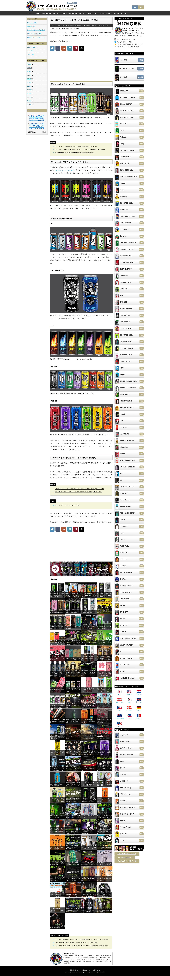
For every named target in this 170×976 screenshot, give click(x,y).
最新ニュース (92, 13)
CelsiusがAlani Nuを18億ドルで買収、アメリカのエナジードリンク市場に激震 (76, 942)
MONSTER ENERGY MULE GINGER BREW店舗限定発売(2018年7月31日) (75, 152)
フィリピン (129, 718)
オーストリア (119, 702)
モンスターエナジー (32, 47)
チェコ (119, 710)
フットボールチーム (124, 857)
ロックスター (30, 54)
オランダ (139, 694)
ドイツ (139, 710)
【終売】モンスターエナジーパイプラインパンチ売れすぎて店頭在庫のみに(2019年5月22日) (79, 489)
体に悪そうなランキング (121, 13)
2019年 (29, 86)
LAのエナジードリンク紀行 (64, 170)
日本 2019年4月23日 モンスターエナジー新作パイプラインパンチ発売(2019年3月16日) (78, 492)
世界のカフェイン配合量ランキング (47, 13)
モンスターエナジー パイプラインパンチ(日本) (67, 505)
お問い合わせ (96, 970)
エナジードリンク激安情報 (34, 33)
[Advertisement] (81, 66)
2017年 (29, 93)
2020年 (29, 82)
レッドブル (30, 50)
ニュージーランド (119, 718)
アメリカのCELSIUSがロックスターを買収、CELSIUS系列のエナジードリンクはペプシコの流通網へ (82, 939)
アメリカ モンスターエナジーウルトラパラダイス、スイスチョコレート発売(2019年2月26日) (80, 149)
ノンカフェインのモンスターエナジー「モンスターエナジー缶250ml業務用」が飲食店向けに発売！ (81, 945)
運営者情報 (73, 970)
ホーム (30, 13)
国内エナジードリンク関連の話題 (36, 30)
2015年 (29, 100)
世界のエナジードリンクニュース (36, 37)
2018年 (29, 89)
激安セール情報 (105, 13)
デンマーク (129, 710)
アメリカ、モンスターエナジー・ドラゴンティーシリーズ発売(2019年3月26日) (76, 146)
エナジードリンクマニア (87, 972)
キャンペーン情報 (31, 22)
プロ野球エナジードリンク (126, 854)
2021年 (29, 79)
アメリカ (129, 694)
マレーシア (119, 726)
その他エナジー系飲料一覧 (126, 861)
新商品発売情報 (31, 26)
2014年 (29, 104)
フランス (139, 718)
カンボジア (139, 702)
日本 (119, 694)
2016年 (29, 97)
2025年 (29, 64)
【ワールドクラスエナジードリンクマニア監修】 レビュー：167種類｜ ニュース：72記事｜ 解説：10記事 (86, 569)
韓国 (129, 702)
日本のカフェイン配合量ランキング (73, 13)
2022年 (29, 75)
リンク (90, 970)
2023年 (29, 71)
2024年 (29, 68)
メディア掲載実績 (82, 970)
